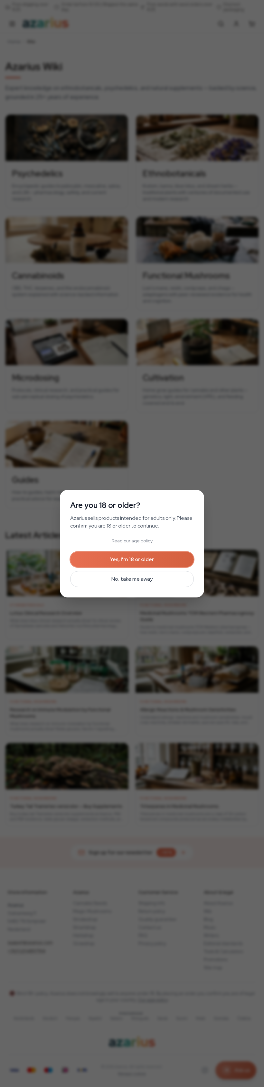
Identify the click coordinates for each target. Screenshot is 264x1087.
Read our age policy (132, 541)
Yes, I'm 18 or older (132, 559)
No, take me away (132, 579)
